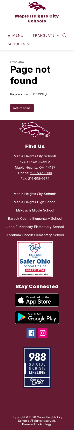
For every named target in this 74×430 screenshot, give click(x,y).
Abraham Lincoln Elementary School (35, 235)
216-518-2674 (39, 178)
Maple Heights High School (35, 202)
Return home (22, 108)
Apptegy (46, 424)
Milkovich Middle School (35, 210)
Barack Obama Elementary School (35, 218)
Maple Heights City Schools (35, 194)
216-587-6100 (41, 173)
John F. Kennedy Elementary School (35, 227)
